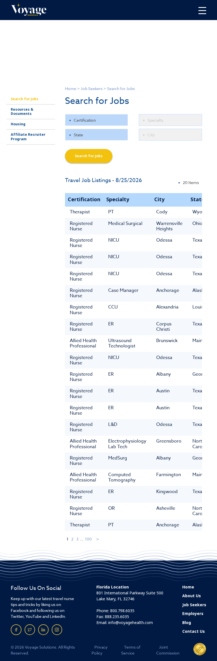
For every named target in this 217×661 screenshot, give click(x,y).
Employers (192, 613)
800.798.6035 (122, 611)
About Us (191, 596)
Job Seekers (92, 88)
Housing (18, 124)
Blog (186, 622)
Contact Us (193, 631)
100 (88, 539)
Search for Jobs (24, 99)
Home (70, 88)
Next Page (98, 539)
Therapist (80, 212)
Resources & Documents (22, 111)
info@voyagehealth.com (130, 622)
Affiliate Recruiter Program (28, 136)
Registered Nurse (81, 226)
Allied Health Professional (83, 343)
